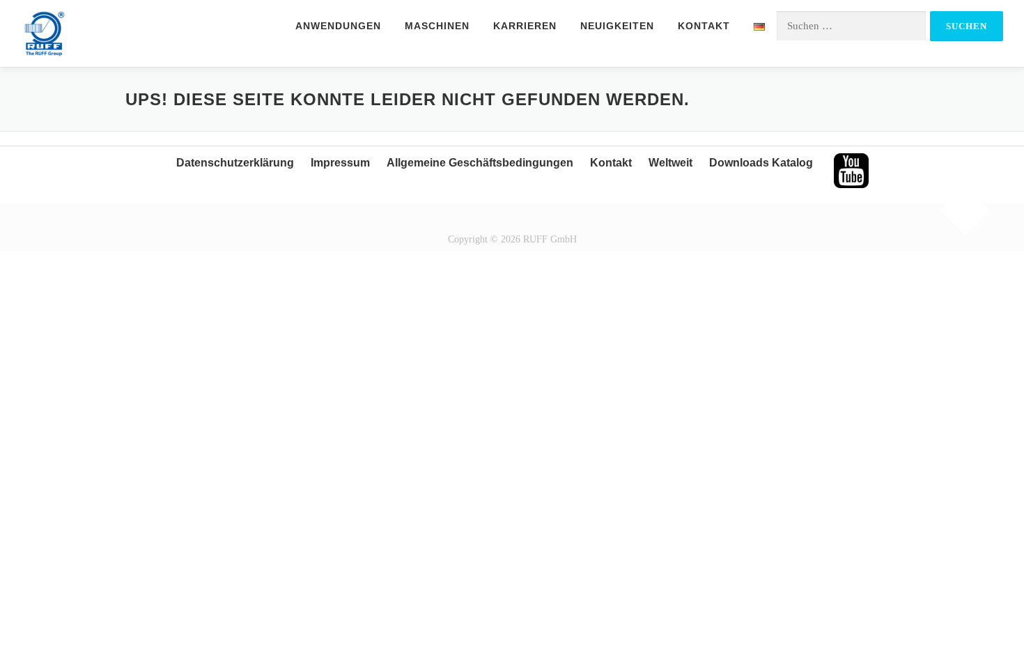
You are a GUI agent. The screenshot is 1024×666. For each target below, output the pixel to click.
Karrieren (525, 25)
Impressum (340, 163)
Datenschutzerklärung (235, 163)
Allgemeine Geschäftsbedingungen (480, 163)
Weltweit (670, 163)
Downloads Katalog (761, 163)
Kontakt (704, 25)
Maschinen (437, 25)
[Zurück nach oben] (965, 210)
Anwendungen (338, 25)
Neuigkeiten (617, 25)
